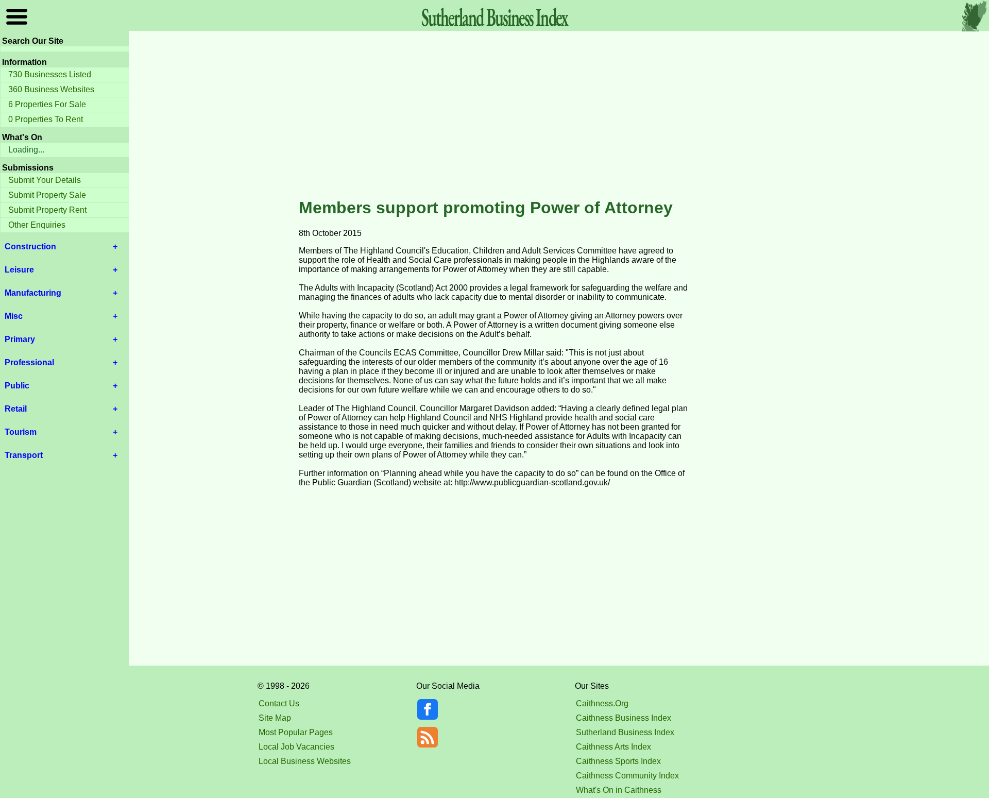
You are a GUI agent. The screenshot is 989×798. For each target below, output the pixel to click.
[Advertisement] (494, 115)
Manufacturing (33, 292)
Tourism (21, 432)
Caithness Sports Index (618, 761)
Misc (14, 316)
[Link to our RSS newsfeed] (427, 736)
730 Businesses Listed (49, 74)
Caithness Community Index (627, 775)
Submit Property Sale (47, 195)
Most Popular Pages (296, 732)
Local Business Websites (305, 761)
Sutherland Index (494, 16)
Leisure (19, 269)
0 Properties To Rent (45, 119)
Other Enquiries (36, 224)
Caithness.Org (602, 703)
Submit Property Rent (47, 210)
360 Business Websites (51, 89)
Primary (20, 339)
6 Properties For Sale (47, 104)
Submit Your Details (44, 180)
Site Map (275, 718)
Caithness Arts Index (613, 746)
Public (17, 385)
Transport (24, 455)
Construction (30, 246)
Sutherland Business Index (625, 732)
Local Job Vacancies (296, 746)
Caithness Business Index (623, 718)
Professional (29, 362)
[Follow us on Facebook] (427, 716)
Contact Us (279, 703)
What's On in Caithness (618, 790)
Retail (16, 408)
